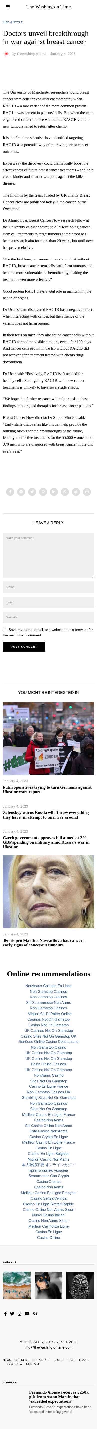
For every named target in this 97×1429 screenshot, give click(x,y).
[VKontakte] (35, 1314)
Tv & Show (14, 1363)
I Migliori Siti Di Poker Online (49, 1014)
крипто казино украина (48, 1170)
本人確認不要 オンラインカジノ (48, 1165)
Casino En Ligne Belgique (48, 1153)
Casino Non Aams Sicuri (48, 1220)
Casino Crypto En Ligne (48, 1137)
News (7, 1359)
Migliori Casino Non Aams (49, 1159)
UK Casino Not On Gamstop (48, 1053)
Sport (58, 1359)
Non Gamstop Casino (48, 1047)
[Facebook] (10, 492)
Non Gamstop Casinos (48, 991)
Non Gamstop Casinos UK (48, 1092)
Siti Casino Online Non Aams (48, 1126)
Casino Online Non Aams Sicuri (48, 1209)
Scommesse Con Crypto (48, 1176)
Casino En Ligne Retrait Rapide (48, 1204)
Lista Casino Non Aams (48, 1131)
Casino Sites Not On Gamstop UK (48, 1036)
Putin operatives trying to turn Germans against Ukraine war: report (47, 789)
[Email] (87, 492)
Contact (32, 1363)
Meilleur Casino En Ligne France (48, 1114)
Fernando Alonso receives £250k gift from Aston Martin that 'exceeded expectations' (59, 1397)
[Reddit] (76, 492)
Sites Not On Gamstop (48, 1081)
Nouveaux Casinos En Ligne (48, 986)
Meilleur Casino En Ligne (48, 1226)
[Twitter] (32, 492)
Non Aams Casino (48, 1075)
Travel (84, 1359)
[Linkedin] (54, 492)
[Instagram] (19, 1314)
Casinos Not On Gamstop (48, 1019)
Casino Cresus (48, 1181)
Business (21, 1359)
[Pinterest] (43, 492)
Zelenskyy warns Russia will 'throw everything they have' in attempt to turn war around (46, 814)
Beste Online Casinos (48, 1064)
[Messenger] (21, 492)
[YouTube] (27, 1314)
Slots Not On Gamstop (48, 1109)
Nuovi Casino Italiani (48, 1215)
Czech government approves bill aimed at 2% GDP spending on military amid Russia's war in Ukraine (46, 842)
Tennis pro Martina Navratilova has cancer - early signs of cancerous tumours (44, 942)
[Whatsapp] (65, 492)
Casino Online (48, 1237)
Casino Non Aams (48, 1120)
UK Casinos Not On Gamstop (48, 1030)
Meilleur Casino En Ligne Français (48, 1193)
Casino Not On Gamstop (48, 1025)
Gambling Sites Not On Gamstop (48, 1097)
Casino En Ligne (48, 1148)
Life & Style (13, 22)
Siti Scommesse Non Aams (48, 1002)
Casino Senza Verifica (48, 1198)
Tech (71, 1359)
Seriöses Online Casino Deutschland (48, 1041)
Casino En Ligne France (48, 1086)
